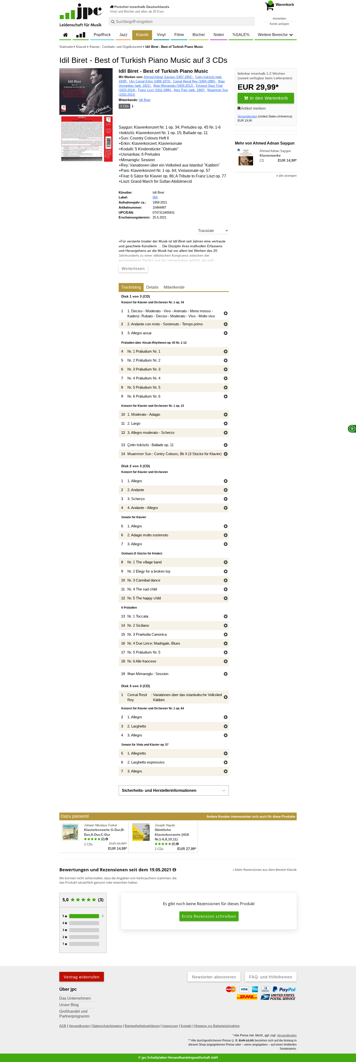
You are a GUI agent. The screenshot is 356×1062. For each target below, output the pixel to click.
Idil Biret (144, 100)
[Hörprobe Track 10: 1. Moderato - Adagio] (225, 415)
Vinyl (161, 35)
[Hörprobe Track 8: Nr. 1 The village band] (225, 563)
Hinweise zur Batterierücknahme (217, 1026)
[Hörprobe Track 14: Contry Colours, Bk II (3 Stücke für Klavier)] (225, 454)
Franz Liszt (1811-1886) (155, 90)
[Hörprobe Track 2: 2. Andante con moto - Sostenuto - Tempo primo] (225, 324)
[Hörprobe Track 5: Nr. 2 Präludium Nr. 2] (225, 361)
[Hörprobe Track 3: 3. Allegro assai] (225, 333)
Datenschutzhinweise (107, 1026)
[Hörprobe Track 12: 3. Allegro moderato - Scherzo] (225, 433)
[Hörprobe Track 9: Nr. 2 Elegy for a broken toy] (225, 572)
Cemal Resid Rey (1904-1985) (194, 81)
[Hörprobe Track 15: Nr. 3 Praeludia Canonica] (225, 635)
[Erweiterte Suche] (250, 21)
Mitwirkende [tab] (174, 287)
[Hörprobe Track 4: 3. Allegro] (225, 736)
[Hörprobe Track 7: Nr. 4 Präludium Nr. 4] (225, 379)
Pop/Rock (102, 35)
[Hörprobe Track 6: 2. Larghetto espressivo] (225, 763)
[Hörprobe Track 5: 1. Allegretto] (225, 754)
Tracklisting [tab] (131, 287)
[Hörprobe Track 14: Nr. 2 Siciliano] (225, 626)
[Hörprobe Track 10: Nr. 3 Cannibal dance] (225, 581)
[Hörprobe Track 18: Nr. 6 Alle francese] (225, 662)
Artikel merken (253, 108)
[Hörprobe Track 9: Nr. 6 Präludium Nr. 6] (225, 397)
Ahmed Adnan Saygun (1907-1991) (168, 77)
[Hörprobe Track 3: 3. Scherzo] (225, 499)
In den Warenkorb (268, 98)
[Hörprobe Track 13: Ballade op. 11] (225, 445)
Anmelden (279, 18)
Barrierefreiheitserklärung (142, 1026)
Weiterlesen (133, 269)
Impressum (170, 1026)
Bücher (199, 35)
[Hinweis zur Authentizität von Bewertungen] (106, 839)
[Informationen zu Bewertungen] (174, 870)
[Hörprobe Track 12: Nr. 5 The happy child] (225, 599)
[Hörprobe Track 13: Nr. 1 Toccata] (225, 617)
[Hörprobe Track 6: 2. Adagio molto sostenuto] (225, 535)
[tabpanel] (174, 535)
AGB (62, 1026)
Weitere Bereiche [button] (273, 35)
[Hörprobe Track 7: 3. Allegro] (225, 544)
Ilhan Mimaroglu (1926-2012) (173, 85)
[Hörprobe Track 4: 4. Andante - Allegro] (225, 508)
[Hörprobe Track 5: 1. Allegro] (225, 527)
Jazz (123, 35)
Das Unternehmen (75, 998)
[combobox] (181, 21)
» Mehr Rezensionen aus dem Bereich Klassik (265, 869)
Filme (179, 35)
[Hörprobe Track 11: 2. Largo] (225, 424)
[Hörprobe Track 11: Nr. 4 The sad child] (225, 590)
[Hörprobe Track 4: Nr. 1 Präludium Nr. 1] (225, 352)
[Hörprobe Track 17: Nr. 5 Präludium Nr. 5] (225, 653)
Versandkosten (247, 116)
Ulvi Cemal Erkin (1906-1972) (150, 81)
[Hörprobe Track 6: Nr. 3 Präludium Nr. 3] (225, 370)
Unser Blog (69, 1005)
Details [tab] (152, 287)
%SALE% (240, 35)
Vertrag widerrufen (82, 977)
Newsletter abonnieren (214, 977)
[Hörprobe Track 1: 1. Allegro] (225, 481)
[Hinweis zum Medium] (132, 106)
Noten (219, 35)
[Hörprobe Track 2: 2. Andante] (225, 490)
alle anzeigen (287, 175)
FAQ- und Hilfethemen (270, 977)
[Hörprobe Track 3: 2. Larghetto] (225, 727)
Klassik (142, 35)
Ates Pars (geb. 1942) (189, 90)
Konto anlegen (279, 24)
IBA (155, 197)
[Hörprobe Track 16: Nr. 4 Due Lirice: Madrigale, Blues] (225, 644)
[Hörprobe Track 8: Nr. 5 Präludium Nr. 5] (225, 388)
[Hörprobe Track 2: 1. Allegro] (225, 717)
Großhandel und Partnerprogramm (74, 1013)
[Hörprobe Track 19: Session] (225, 674)
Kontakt (186, 1026)
